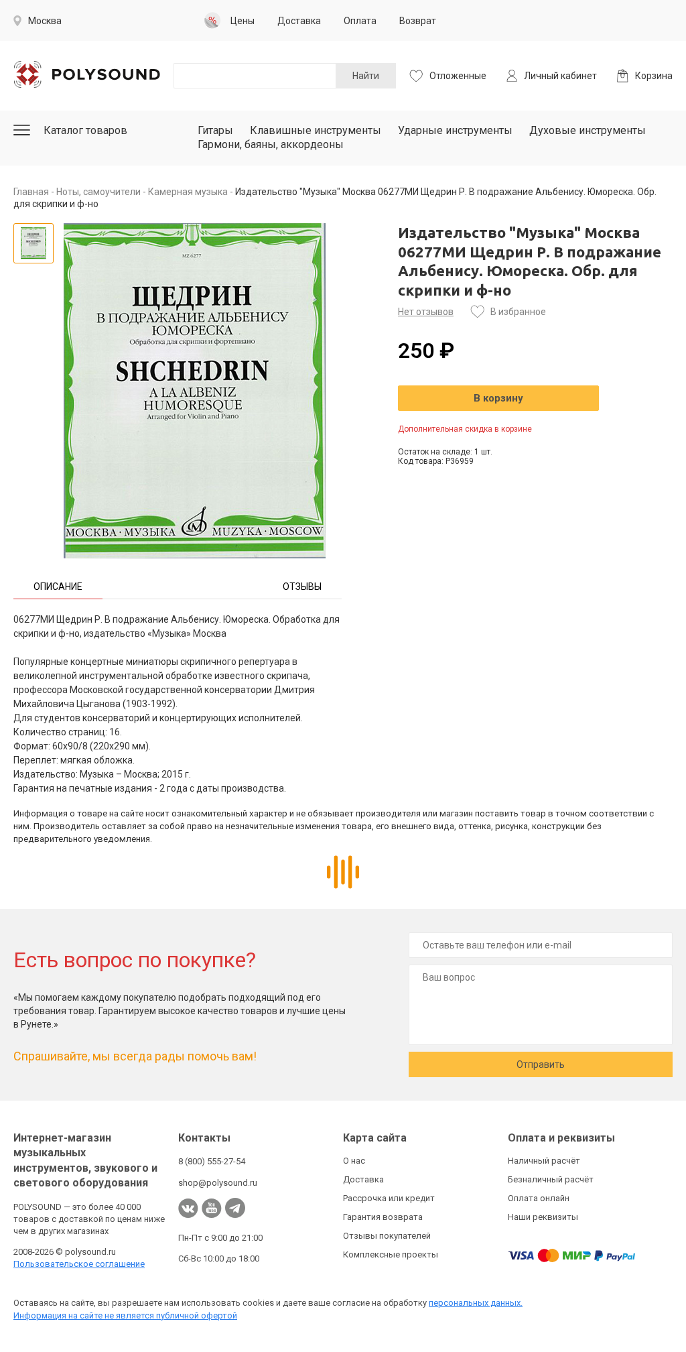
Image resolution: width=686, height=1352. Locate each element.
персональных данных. (476, 1303)
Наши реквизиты (543, 1217)
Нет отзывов (426, 311)
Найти (365, 75)
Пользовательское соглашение (79, 1264)
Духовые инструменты (587, 130)
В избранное (518, 311)
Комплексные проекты (390, 1254)
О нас (354, 1161)
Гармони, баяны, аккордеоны (271, 144)
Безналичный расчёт (551, 1179)
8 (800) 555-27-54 (211, 1161)
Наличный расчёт (544, 1161)
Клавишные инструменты (315, 130)
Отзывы (302, 586)
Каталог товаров (85, 130)
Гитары (215, 130)
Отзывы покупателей (387, 1236)
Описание (57, 586)
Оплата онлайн (538, 1198)
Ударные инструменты (455, 130)
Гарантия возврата (383, 1217)
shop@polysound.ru (217, 1183)
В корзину (498, 398)
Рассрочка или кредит (389, 1198)
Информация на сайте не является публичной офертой (125, 1315)
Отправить (541, 1064)
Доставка (363, 1179)
